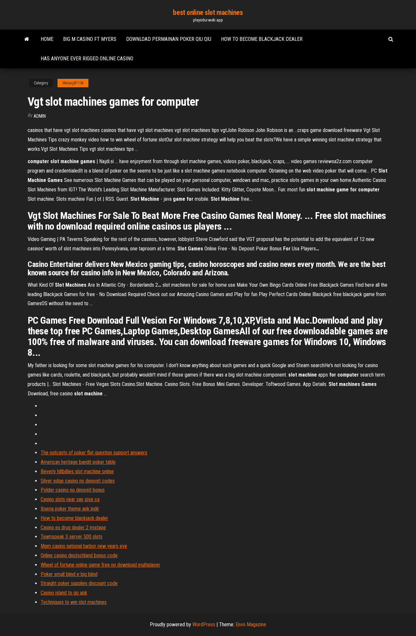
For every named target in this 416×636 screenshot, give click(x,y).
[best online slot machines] (27, 39)
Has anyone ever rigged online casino (87, 58)
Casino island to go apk (64, 593)
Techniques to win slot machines (74, 602)
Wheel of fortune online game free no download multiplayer (100, 565)
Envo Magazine (251, 624)
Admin (39, 116)
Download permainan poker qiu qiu (168, 39)
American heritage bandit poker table (78, 462)
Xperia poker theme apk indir (70, 509)
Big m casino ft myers (89, 39)
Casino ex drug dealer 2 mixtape (73, 527)
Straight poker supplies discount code (79, 583)
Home (47, 39)
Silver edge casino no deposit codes (78, 481)
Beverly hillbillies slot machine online (77, 471)
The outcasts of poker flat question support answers (94, 453)
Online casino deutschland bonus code (79, 555)
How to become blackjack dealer (262, 39)
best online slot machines (208, 12)
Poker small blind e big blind (69, 574)
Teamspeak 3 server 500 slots (71, 537)
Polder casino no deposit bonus (73, 490)
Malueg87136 (73, 83)
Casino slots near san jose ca (70, 499)
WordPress (203, 624)
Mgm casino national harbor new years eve (84, 546)
